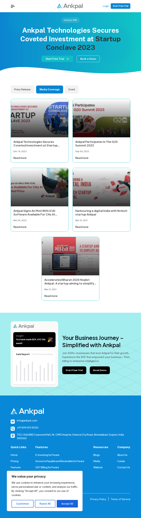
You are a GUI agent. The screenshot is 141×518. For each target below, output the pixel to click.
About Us (122, 454)
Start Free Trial (120, 6)
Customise (22, 503)
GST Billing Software (47, 467)
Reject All (45, 503)
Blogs (96, 454)
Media (96, 461)
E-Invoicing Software (47, 454)
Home (14, 454)
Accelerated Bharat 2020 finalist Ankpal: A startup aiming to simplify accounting (69, 283)
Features (16, 467)
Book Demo (99, 370)
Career (121, 461)
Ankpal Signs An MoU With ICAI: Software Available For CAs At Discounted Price (34, 214)
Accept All (67, 503)
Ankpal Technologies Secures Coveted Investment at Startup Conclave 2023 (35, 145)
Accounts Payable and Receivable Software (59, 461)
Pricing (14, 461)
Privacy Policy (98, 499)
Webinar (98, 467)
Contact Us (123, 467)
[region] (45, 491)
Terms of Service (120, 499)
